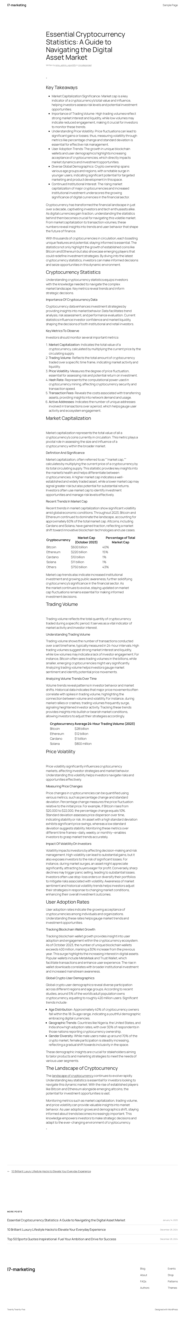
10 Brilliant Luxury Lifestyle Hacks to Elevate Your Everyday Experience (51, 1171)
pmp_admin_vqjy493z (66, 65)
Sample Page (170, 5)
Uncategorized (84, 65)
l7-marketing (16, 5)
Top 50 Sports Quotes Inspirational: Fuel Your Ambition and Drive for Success (61, 1239)
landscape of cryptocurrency (72, 1076)
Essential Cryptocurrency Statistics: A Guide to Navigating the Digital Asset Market (66, 1220)
